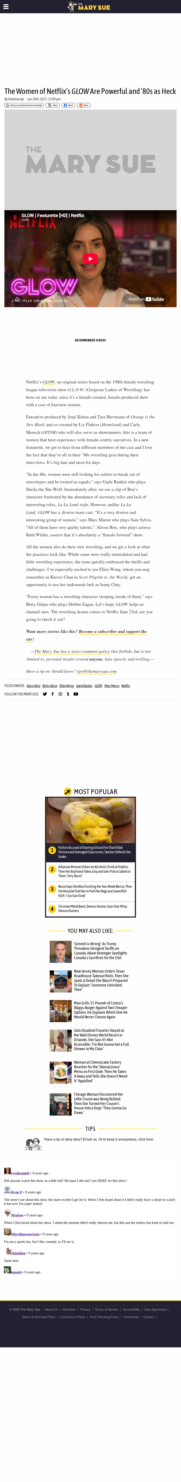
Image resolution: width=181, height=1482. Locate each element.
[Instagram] (60, 696)
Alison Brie (33, 686)
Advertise (68, 1309)
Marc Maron (111, 686)
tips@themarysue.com (97, 671)
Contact (148, 1317)
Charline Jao (16, 99)
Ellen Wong (66, 686)
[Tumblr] (68, 696)
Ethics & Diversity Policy (38, 1317)
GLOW (49, 382)
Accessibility (131, 1309)
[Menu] (6, 6)
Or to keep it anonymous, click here (125, 1139)
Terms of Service (106, 1309)
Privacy (85, 1309)
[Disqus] (90, 1221)
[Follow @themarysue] (45, 696)
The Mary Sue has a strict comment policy (72, 651)
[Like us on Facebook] (53, 696)
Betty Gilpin (49, 686)
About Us (51, 1309)
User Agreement (155, 1309)
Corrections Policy (72, 1317)
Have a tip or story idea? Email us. (71, 1139)
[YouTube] (76, 696)
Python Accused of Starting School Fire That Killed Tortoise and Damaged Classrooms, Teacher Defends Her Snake (94, 852)
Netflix (125, 686)
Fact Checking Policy (104, 1317)
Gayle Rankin (84, 686)
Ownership (131, 1317)
